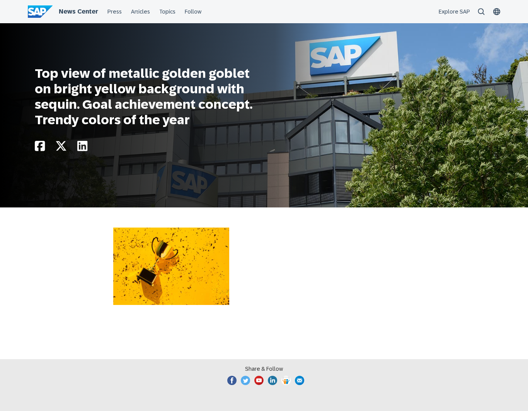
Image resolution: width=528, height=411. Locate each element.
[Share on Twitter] (61, 148)
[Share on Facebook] (40, 148)
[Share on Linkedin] (82, 148)
